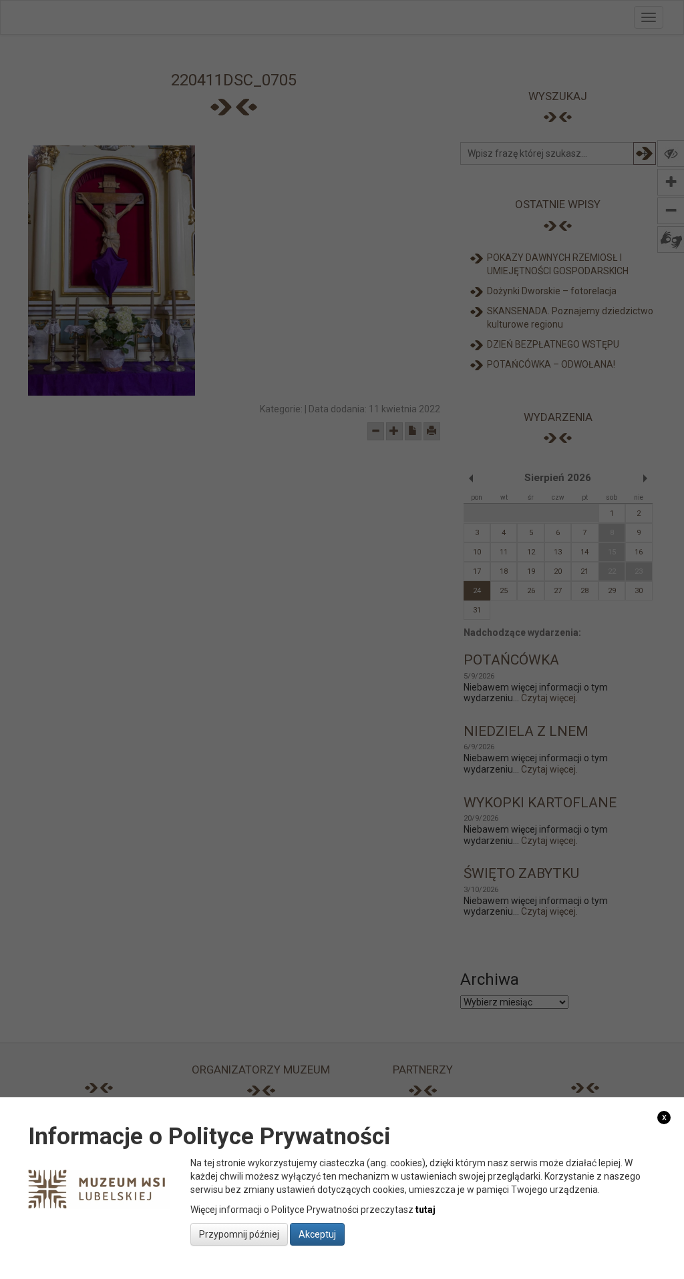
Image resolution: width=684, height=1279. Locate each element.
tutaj (425, 1209)
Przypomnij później (239, 1234)
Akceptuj (317, 1234)
